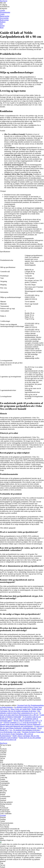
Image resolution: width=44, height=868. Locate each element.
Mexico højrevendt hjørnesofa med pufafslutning (16, 726)
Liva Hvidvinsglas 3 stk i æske (10, 732)
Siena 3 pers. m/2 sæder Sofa (20, 709)
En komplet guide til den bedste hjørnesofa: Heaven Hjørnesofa (20, 723)
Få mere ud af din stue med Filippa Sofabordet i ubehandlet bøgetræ (22, 727)
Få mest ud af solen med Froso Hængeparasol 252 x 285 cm (20, 714)
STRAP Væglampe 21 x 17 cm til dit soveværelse (20, 722)
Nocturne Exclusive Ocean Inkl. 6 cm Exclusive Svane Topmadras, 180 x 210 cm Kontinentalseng (22, 734)
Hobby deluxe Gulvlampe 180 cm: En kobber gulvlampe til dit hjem (20, 710)
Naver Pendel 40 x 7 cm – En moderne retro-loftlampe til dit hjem (21, 729)
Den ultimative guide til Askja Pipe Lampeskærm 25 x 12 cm (20, 712)
